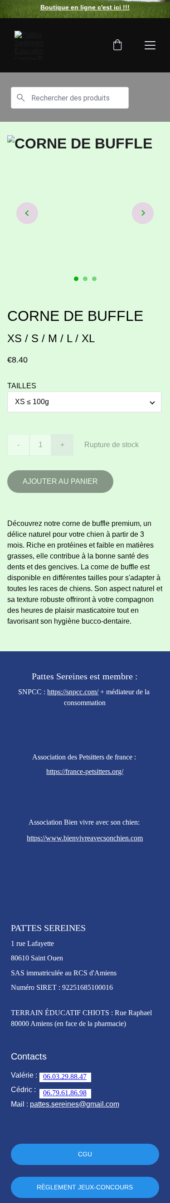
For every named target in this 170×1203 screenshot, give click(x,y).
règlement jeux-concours (85, 1187)
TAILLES (21, 386)
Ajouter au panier (60, 481)
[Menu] (150, 45)
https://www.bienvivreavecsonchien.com (85, 838)
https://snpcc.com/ (72, 692)
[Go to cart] (117, 45)
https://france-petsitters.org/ (84, 771)
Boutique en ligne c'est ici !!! (85, 7)
